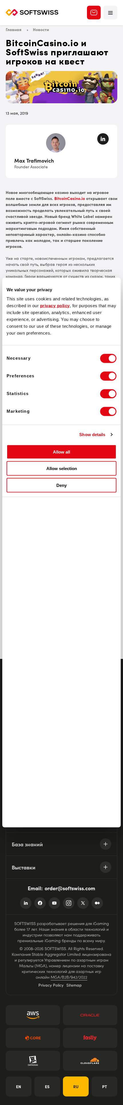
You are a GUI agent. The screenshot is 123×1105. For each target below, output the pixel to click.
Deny (61, 485)
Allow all (61, 451)
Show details (92, 434)
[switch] (108, 376)
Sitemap (74, 985)
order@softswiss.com (70, 888)
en (18, 1086)
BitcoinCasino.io (69, 198)
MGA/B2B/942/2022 (69, 977)
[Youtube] (54, 903)
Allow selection (61, 468)
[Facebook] (40, 903)
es (47, 1086)
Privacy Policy (51, 985)
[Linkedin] (25, 903)
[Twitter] (83, 903)
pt (104, 1086)
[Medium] (97, 903)
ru (76, 1086)
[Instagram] (68, 903)
